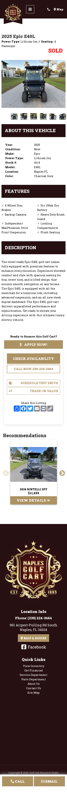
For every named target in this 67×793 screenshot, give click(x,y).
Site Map (33, 692)
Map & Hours (34, 638)
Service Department (33, 675)
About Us (34, 684)
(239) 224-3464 (40, 618)
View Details (32, 500)
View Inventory (33, 666)
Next (61, 472)
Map (59, 9)
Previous (4, 472)
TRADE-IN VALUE (44, 391)
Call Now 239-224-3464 (33, 369)
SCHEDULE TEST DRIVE (39, 383)
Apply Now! (35, 344)
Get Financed (33, 670)
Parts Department (33, 679)
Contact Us (33, 688)
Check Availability (33, 358)
